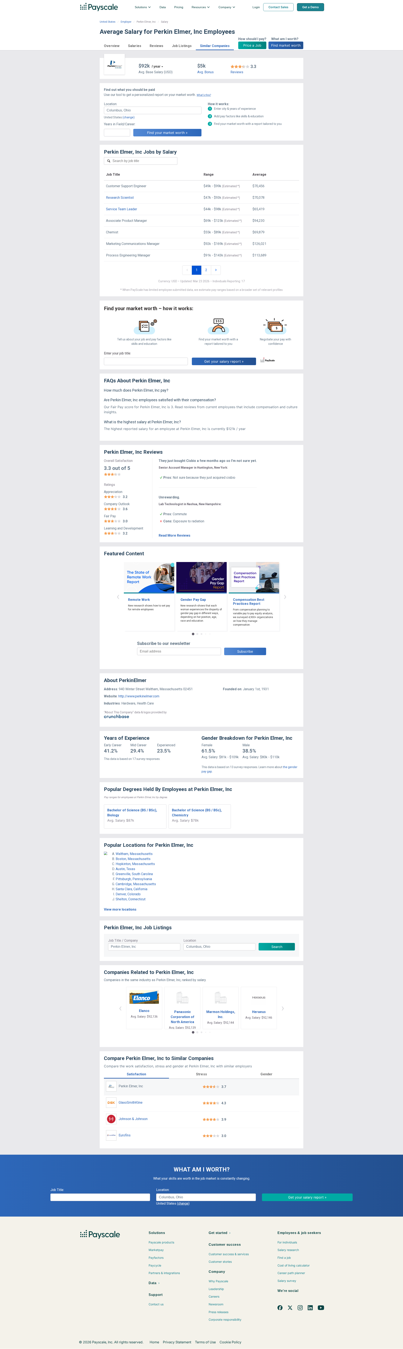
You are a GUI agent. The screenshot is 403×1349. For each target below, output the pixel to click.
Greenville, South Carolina (134, 874)
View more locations (120, 909)
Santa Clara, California (131, 889)
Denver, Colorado (128, 894)
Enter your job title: (117, 353)
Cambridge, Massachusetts (136, 884)
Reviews (236, 72)
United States (107, 21)
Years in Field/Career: (119, 124)
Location (189, 940)
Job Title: (57, 1190)
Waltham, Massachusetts (134, 854)
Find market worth (286, 45)
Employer (126, 21)
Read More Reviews (174, 535)
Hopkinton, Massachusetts (135, 864)
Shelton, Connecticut (130, 899)
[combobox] (153, 110)
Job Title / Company (123, 940)
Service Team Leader (121, 209)
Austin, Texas (125, 869)
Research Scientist (120, 198)
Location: (110, 104)
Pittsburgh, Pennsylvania (134, 879)
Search (276, 947)
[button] (112, 45)
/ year (156, 66)
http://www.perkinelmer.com (138, 696)
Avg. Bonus (205, 72)
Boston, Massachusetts (133, 859)
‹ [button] (117, 596)
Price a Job (252, 45)
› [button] (285, 596)
